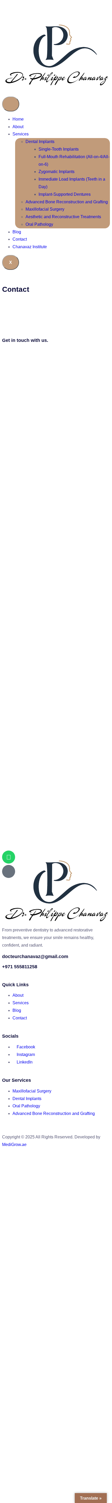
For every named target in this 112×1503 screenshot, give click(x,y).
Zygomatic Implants (56, 171)
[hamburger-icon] (10, 104)
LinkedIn (24, 1062)
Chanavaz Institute (30, 247)
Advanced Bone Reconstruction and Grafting (67, 202)
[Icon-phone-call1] (8, 871)
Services (21, 134)
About (18, 126)
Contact (20, 239)
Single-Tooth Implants (59, 149)
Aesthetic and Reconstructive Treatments (63, 217)
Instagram (25, 1054)
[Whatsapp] (8, 857)
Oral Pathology (39, 224)
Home (18, 119)
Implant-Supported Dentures (65, 194)
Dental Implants (40, 141)
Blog (17, 232)
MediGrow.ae (14, 1144)
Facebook (25, 1047)
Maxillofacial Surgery (45, 209)
